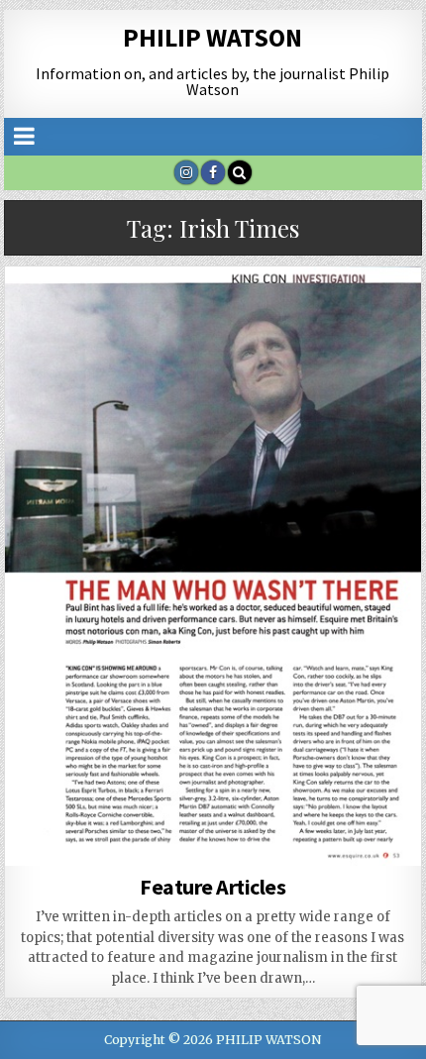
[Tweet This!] (46, 833)
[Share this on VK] (129, 855)
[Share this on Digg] (46, 855)
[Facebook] (213, 172)
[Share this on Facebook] (129, 833)
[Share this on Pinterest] (213, 833)
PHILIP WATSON (212, 37)
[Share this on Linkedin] (296, 833)
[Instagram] (186, 172)
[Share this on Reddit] (379, 833)
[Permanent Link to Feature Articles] (212, 566)
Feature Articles (212, 886)
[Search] (240, 172)
